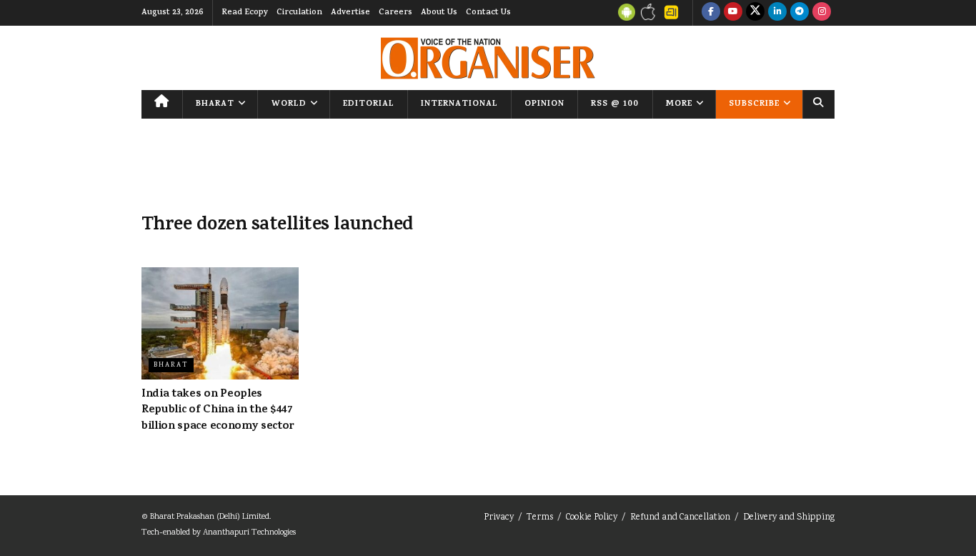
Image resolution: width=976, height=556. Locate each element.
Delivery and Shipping (789, 518)
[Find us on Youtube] (733, 13)
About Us (439, 12)
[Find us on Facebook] (711, 13)
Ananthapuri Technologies (249, 533)
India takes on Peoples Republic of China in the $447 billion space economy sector (217, 410)
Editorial (368, 104)
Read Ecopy (244, 12)
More (679, 104)
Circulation (299, 12)
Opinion (544, 104)
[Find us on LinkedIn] (777, 13)
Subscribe (754, 104)
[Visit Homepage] (488, 58)
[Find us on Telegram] (799, 13)
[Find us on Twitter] (755, 13)
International (459, 104)
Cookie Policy (591, 518)
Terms (540, 518)
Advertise (350, 12)
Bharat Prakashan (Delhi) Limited (209, 517)
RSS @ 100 (615, 104)
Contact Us (488, 12)
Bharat (215, 104)
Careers (395, 12)
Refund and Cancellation (680, 518)
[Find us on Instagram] (821, 13)
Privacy (499, 518)
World (289, 104)
